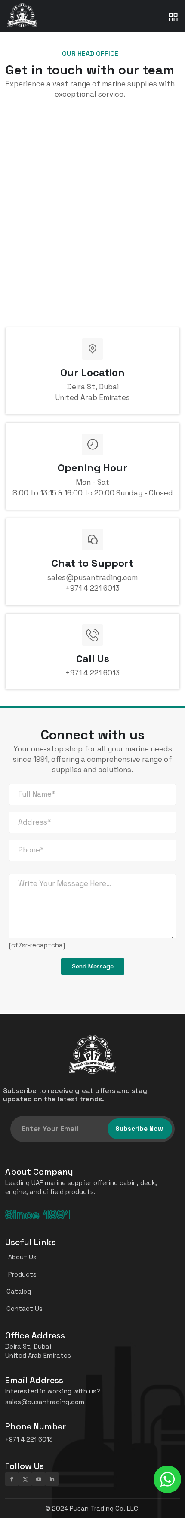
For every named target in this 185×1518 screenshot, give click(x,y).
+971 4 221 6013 (92, 588)
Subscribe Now (139, 1128)
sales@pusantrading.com (44, 1402)
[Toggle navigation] (173, 8)
